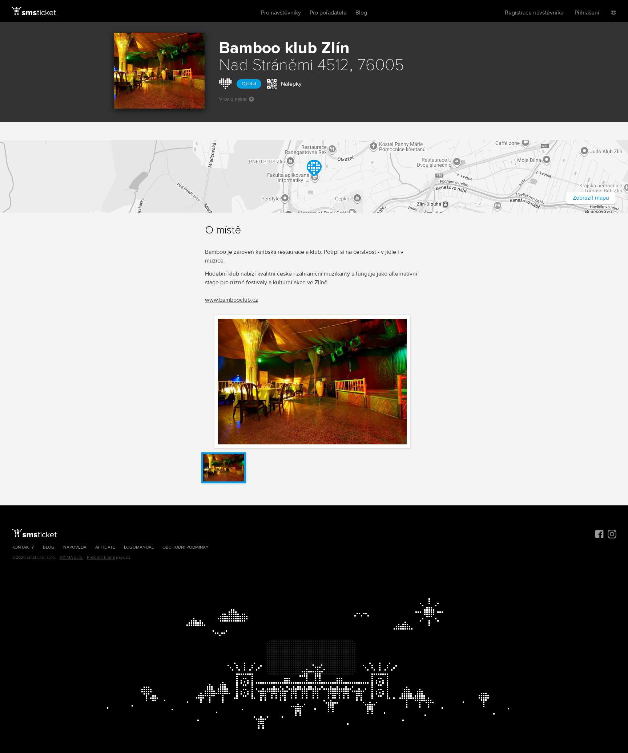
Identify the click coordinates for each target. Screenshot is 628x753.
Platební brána (101, 557)
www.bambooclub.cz (231, 300)
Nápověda (74, 547)
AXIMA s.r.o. (71, 557)
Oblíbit (249, 84)
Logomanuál (139, 547)
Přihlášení (587, 12)
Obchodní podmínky (185, 547)
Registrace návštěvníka (534, 12)
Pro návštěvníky (281, 12)
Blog (361, 12)
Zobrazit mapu (591, 198)
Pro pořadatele (328, 12)
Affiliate (105, 547)
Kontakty (23, 547)
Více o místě (233, 99)
